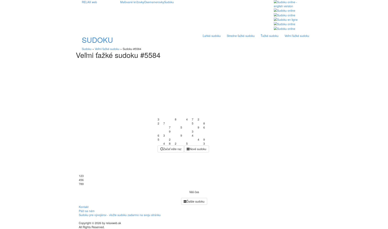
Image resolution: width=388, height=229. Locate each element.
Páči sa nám (87, 211)
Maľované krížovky (132, 2)
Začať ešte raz (172, 149)
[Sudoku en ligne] (286, 19)
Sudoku (169, 2)
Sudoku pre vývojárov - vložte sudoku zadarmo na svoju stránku (120, 215)
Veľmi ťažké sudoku (297, 36)
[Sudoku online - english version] (290, 4)
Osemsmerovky (154, 2)
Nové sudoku (198, 149)
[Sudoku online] (284, 10)
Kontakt (84, 207)
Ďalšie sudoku (196, 201)
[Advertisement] (194, 89)
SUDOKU (97, 40)
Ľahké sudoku (212, 36)
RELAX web (89, 2)
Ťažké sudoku (269, 36)
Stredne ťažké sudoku (241, 36)
